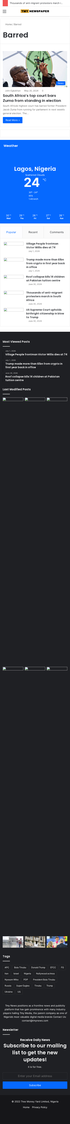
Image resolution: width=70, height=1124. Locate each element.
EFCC (53, 967)
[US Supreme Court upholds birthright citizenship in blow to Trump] (14, 314)
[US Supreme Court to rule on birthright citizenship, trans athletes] (13, 942)
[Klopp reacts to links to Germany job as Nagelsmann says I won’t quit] (57, 942)
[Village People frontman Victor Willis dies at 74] (14, 248)
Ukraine (9, 991)
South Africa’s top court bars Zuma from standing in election (32, 98)
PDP (26, 979)
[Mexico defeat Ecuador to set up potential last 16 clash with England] (57, 403)
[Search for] (65, 13)
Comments (57, 232)
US (19, 991)
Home (8, 24)
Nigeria (27, 973)
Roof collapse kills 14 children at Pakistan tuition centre (45, 278)
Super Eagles (22, 985)
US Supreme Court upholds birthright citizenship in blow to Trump (45, 313)
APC (7, 967)
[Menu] (4, 13)
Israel (16, 973)
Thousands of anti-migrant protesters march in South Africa (44, 296)
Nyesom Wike (11, 979)
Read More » (13, 120)
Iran (6, 973)
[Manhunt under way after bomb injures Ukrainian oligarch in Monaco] (35, 942)
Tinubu (37, 985)
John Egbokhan (13, 90)
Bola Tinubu (20, 967)
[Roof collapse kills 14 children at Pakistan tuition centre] (14, 281)
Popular (11, 232)
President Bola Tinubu (44, 979)
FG (62, 967)
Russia (8, 985)
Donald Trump (38, 967)
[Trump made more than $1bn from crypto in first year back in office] (14, 264)
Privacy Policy (39, 1107)
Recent (33, 232)
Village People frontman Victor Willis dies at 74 (42, 245)
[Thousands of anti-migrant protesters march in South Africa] (14, 297)
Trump (49, 985)
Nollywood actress (45, 973)
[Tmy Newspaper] (35, 11)
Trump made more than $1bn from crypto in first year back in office (45, 263)
